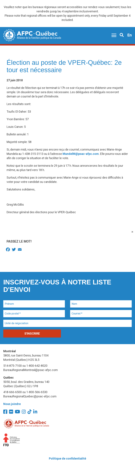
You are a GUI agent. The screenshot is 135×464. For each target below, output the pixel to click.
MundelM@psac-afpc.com (81, 153)
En (129, 35)
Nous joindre (12, 404)
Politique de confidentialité (67, 458)
